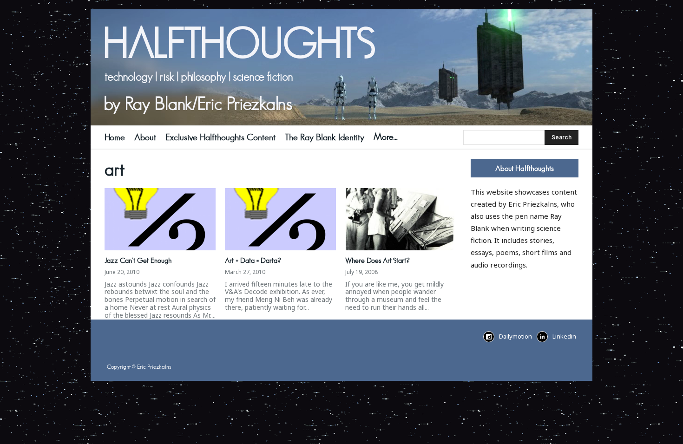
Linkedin (564, 336)
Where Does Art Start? (377, 260)
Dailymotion (515, 336)
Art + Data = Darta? (253, 260)
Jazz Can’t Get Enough (138, 260)
